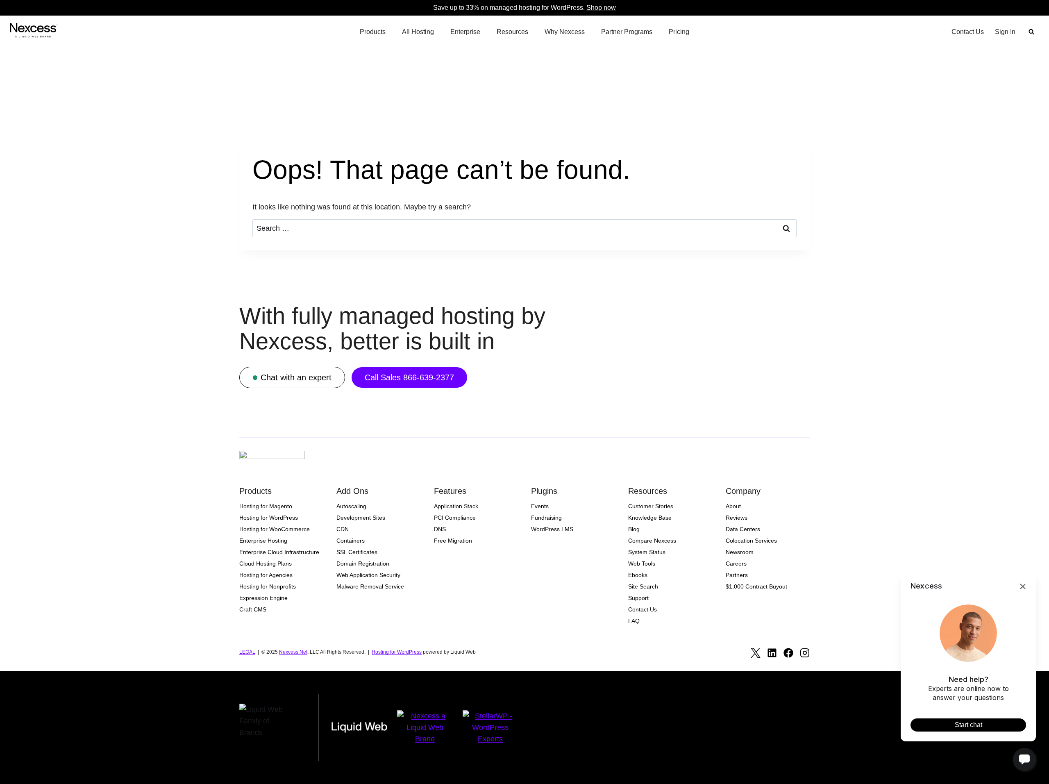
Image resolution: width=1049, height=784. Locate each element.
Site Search (643, 586)
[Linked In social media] (772, 653)
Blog (634, 529)
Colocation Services (751, 540)
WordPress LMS (552, 529)
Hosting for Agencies (266, 575)
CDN (342, 529)
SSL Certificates (356, 552)
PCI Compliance (455, 517)
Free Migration (453, 540)
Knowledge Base (650, 517)
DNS (440, 529)
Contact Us (967, 31)
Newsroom (740, 552)
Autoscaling (351, 506)
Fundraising (546, 517)
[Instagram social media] (805, 653)
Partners (737, 575)
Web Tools (641, 563)
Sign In (1005, 31)
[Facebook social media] (788, 653)
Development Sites (360, 517)
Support (638, 598)
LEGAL (247, 652)
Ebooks (637, 575)
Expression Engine (263, 598)
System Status (646, 552)
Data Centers (743, 529)
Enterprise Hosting (263, 540)
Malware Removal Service (370, 586)
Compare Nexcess (652, 540)
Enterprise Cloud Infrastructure (279, 552)
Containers (350, 540)
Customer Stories (650, 506)
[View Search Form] (1031, 32)
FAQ (634, 621)
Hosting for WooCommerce (274, 529)
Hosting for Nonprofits (267, 586)
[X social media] (756, 653)
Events (540, 506)
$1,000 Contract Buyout (756, 586)
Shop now (601, 7)
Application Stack (456, 506)
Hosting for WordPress (268, 517)
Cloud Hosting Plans (265, 563)
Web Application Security (368, 575)
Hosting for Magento (265, 506)
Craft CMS (252, 609)
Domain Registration (362, 563)
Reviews (736, 517)
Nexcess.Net (293, 652)
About (733, 506)
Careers (736, 563)
